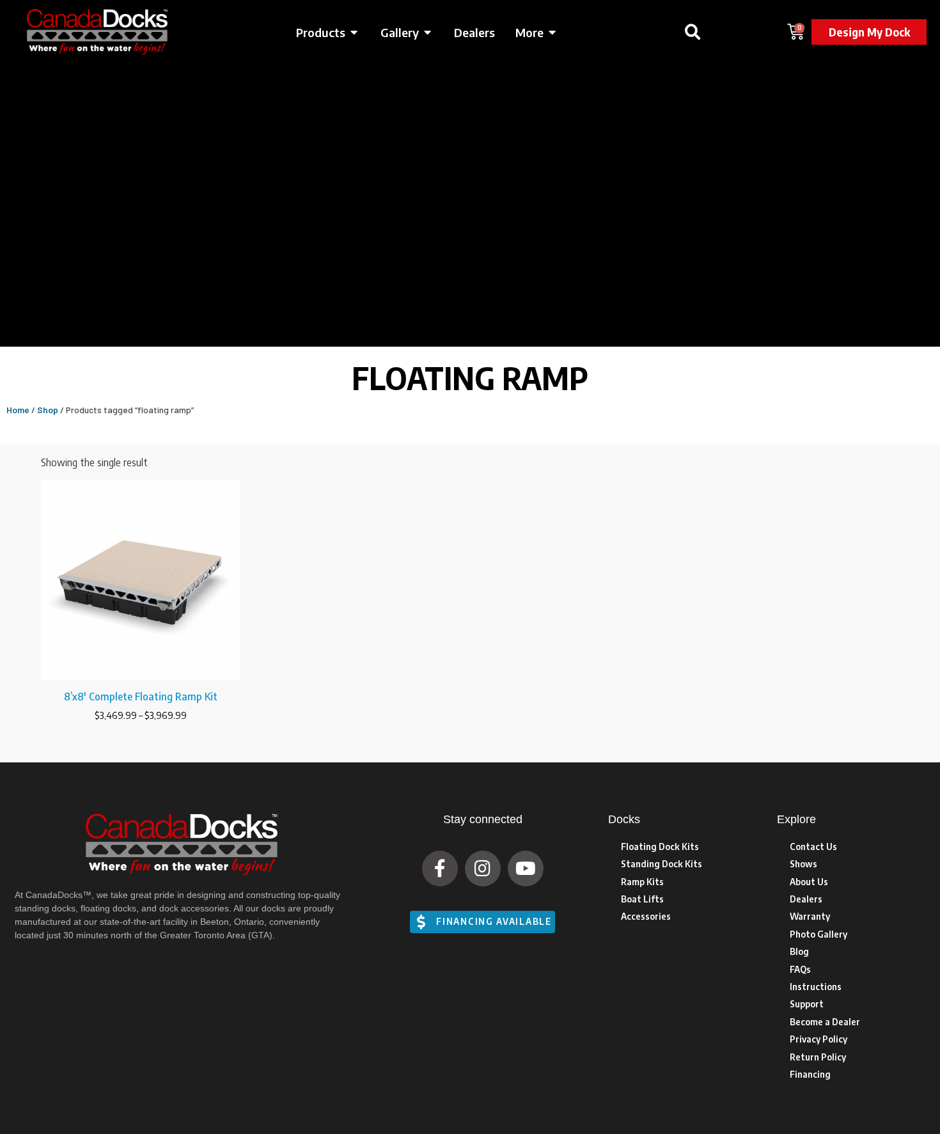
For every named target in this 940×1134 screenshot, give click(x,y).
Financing (810, 1074)
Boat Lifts (642, 899)
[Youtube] (526, 868)
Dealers (806, 899)
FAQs (800, 969)
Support (807, 1003)
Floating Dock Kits (660, 846)
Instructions (816, 986)
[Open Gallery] (428, 32)
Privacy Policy (818, 1039)
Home (17, 409)
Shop (47, 409)
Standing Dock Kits (661, 863)
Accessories (646, 916)
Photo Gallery (818, 934)
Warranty (810, 916)
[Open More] (552, 32)
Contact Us (813, 846)
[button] (692, 31)
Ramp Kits (642, 881)
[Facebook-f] (440, 868)
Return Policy (818, 1056)
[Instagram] (483, 868)
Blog (799, 951)
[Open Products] (354, 32)
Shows (803, 863)
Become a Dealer (825, 1021)
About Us (809, 881)
